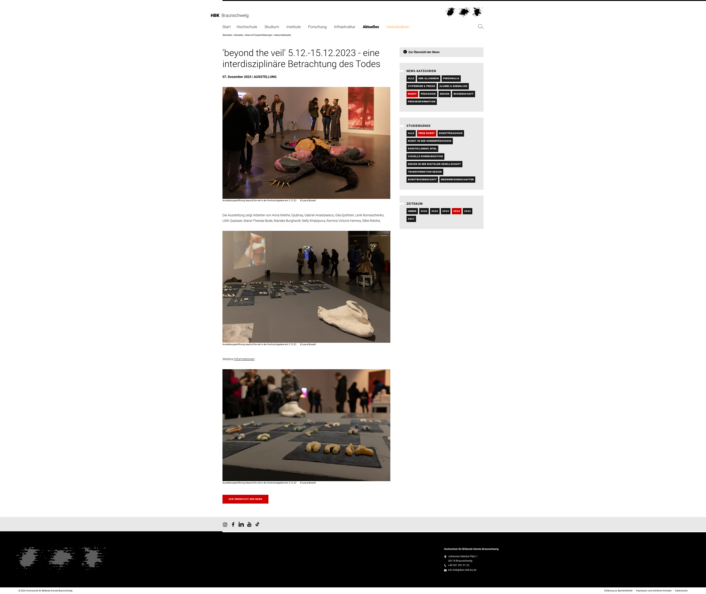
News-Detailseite (282, 35)
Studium (272, 27)
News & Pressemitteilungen (258, 35)
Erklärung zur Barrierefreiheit (618, 590)
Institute (293, 27)
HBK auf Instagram (225, 524)
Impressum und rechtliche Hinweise (653, 590)
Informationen (244, 359)
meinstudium (397, 27)
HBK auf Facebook (233, 524)
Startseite (227, 35)
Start (226, 27)
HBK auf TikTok (257, 524)
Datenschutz (681, 590)
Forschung (317, 27)
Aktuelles (371, 27)
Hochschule (247, 27)
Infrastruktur (344, 27)
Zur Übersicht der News (245, 499)
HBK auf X (241, 524)
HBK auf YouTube (249, 524)
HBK (216, 15)
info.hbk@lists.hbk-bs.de (462, 570)
